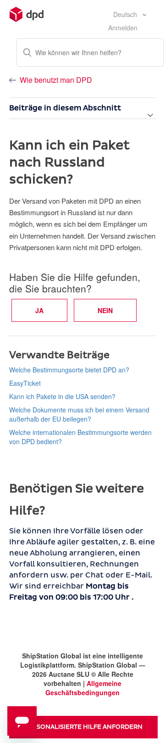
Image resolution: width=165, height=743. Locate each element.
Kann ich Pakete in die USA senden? (62, 396)
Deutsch (126, 14)
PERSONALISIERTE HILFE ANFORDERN (83, 726)
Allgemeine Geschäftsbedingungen (83, 688)
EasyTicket (25, 383)
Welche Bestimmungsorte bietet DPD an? (69, 369)
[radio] (39, 310)
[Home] (26, 13)
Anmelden (123, 27)
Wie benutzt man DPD (56, 79)
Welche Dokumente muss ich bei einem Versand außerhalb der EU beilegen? (79, 414)
